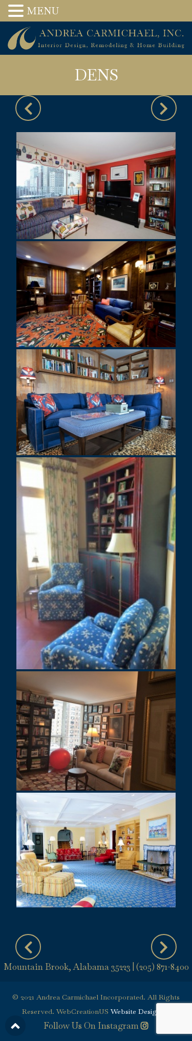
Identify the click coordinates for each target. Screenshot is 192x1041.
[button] (17, 12)
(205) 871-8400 (162, 966)
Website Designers (140, 1011)
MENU (43, 10)
